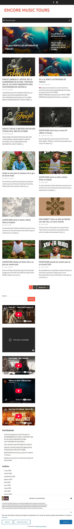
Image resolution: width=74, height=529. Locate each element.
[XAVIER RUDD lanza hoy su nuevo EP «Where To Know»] (55, 117)
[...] (31, 100)
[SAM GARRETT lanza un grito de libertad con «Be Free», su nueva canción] (55, 207)
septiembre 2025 (9, 476)
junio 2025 (7, 485)
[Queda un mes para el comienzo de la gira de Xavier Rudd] (18, 160)
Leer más (4, 517)
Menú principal (10, 20)
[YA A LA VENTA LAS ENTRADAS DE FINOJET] (25, 40)
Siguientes (42, 287)
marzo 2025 (8, 494)
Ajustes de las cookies (22, 522)
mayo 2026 (7, 470)
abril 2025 (7, 491)
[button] (71, 498)
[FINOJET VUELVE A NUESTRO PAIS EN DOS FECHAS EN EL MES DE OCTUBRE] (18, 116)
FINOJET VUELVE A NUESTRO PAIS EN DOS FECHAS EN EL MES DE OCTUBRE (58, 46)
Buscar (4, 296)
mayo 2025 (7, 488)
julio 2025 (7, 482)
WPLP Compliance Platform (40, 526)
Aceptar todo (66, 522)
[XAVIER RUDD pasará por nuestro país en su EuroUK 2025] (55, 249)
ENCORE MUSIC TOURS (27, 10)
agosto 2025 (8, 479)
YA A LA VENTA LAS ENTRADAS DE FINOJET (58, 35)
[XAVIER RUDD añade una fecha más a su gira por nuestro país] (18, 249)
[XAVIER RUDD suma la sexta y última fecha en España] (55, 162)
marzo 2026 (8, 473)
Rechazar (7, 522)
